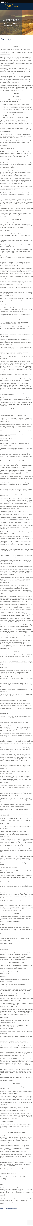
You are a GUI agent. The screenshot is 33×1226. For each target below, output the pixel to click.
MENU (6, 2)
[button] (2, 2)
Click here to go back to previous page (8, 1208)
